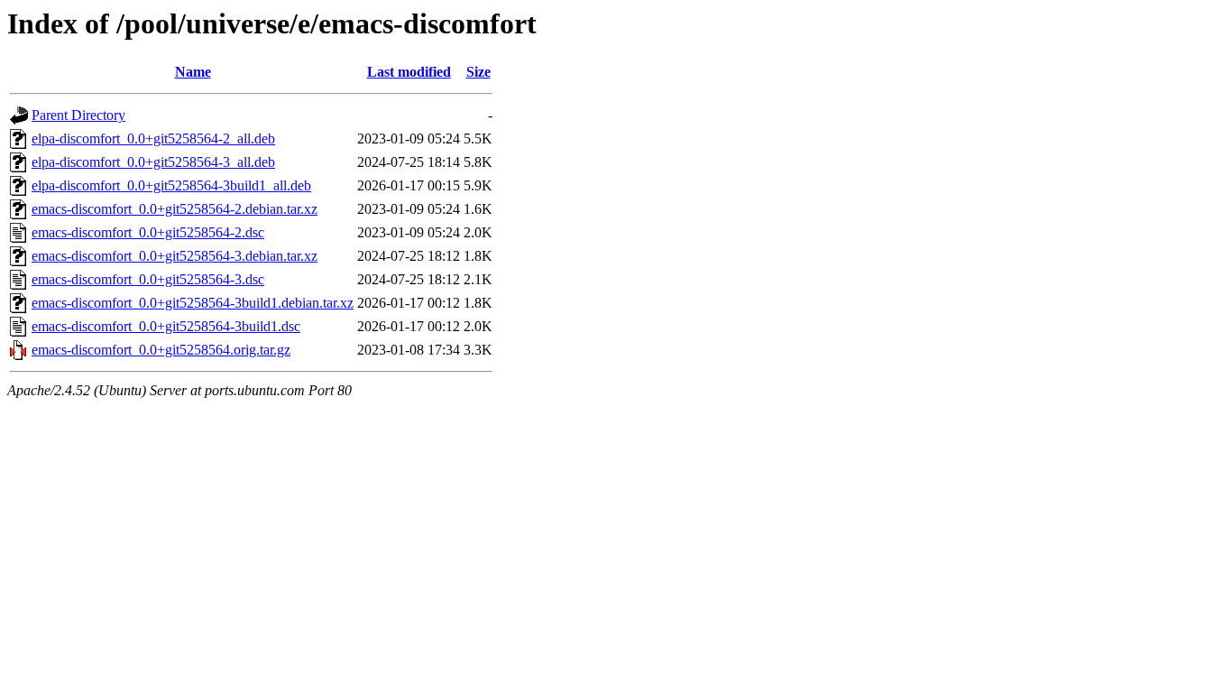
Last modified (409, 71)
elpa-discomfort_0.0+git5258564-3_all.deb (153, 162)
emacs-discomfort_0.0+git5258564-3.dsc (148, 279)
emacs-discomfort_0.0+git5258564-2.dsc (148, 232)
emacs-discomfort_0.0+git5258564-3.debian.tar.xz (174, 255)
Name (193, 71)
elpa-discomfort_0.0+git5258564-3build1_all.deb (171, 185)
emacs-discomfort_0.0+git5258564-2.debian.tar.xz (174, 209)
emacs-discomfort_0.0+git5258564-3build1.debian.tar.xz (193, 302)
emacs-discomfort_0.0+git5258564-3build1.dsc (166, 326)
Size (478, 71)
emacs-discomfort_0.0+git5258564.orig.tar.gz (161, 349)
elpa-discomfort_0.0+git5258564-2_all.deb (153, 138)
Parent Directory (78, 115)
